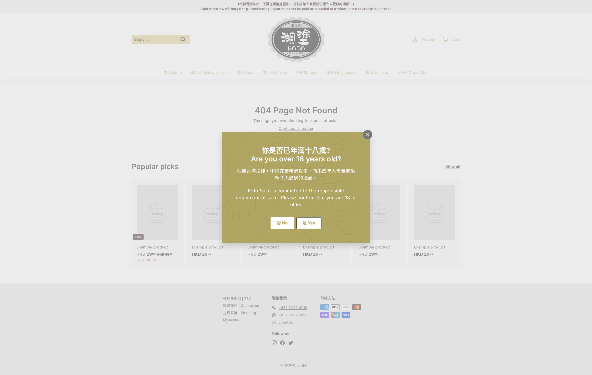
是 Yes (308, 223)
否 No (282, 223)
